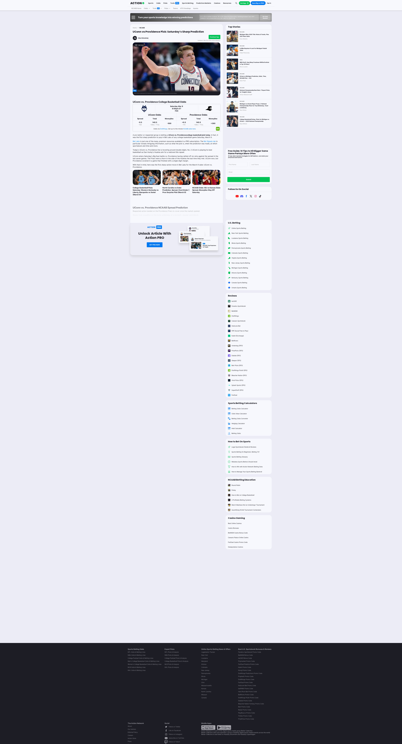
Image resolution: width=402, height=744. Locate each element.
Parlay (234, 490)
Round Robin (236, 485)
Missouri (204, 694)
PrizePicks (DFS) (237, 351)
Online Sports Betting (239, 228)
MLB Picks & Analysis (172, 664)
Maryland (204, 661)
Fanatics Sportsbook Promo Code (249, 652)
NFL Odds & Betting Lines (136, 652)
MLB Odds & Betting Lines (137, 667)
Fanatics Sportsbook (239, 306)
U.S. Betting (234, 223)
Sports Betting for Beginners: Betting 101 (246, 452)
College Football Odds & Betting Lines (140, 658)
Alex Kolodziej (143, 38)
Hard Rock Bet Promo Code (247, 691)
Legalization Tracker (208, 652)
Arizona (203, 664)
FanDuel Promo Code (245, 682)
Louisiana (204, 658)
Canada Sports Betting (239, 282)
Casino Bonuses (233, 528)
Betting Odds (236, 433)
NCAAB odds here (189, 129)
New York (204, 655)
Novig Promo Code (244, 670)
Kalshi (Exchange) (238, 336)
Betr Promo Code (244, 707)
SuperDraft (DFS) (237, 390)
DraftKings (163, 129)
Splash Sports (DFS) (238, 385)
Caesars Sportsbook (238, 321)
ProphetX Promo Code (245, 676)
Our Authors (132, 729)
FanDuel (234, 395)
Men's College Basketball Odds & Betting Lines (143, 661)
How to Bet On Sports (239, 441)
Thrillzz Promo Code (245, 716)
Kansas (203, 688)
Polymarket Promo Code (246, 661)
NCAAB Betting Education (242, 480)
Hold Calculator (237, 428)
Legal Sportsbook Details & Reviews (244, 447)
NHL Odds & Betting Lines (137, 670)
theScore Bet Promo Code (247, 685)
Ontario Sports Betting (239, 288)
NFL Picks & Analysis (172, 652)
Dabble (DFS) (236, 355)
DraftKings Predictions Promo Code (250, 673)
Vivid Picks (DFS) (237, 380)
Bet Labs (136, 141)
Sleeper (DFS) (236, 360)
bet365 (234, 301)
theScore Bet (236, 326)
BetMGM (234, 311)
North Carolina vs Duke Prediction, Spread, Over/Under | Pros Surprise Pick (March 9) (175, 190)
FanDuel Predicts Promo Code (248, 664)
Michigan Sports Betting (240, 268)
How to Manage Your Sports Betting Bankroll (247, 472)
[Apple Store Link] (208, 727)
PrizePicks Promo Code (246, 719)
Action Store (132, 738)
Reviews (232, 295)
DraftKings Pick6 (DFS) (239, 370)
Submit (248, 179)
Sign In (269, 3)
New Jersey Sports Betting (241, 263)
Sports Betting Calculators (242, 403)
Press (129, 741)
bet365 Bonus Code (245, 658)
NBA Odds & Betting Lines (137, 655)
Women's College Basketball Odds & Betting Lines (144, 664)
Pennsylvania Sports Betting (241, 248)
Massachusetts (206, 685)
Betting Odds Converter (240, 418)
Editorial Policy (133, 732)
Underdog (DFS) (237, 345)
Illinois (203, 676)
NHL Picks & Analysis (172, 667)
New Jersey (205, 670)
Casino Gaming (236, 518)
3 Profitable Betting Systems (241, 500)
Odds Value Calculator (239, 413)
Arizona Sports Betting (239, 273)
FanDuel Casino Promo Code (237, 542)
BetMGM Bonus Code (245, 655)
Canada (204, 698)
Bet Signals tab (210, 141)
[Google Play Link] (224, 727)
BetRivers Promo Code (246, 694)
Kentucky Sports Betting (240, 278)
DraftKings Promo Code (246, 679)
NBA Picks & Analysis (172, 655)
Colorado (204, 667)
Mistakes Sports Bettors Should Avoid (244, 462)
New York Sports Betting (240, 233)
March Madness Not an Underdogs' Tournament (248, 505)
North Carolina (206, 691)
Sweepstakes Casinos (235, 547)
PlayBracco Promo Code (246, 713)
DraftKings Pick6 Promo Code (248, 698)
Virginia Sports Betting (239, 258)
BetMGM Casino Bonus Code (238, 533)
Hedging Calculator (238, 423)
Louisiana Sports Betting (240, 238)
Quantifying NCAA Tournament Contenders (246, 510)
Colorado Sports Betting (240, 253)
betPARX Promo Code (245, 688)
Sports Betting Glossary (240, 457)
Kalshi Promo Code (244, 667)
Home (135, 28)
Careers (130, 735)
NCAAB (142, 28)
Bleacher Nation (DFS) (239, 375)
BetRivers (235, 341)
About (130, 726)
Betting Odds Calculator (240, 408)
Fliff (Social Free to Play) (240, 331)
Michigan (204, 679)
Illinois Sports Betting (239, 243)
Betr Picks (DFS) (237, 365)
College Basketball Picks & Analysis (176, 661)
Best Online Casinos (235, 523)
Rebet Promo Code (244, 710)
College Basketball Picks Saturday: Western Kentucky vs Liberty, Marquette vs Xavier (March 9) (145, 191)
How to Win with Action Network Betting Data (247, 467)
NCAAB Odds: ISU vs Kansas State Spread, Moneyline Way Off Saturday (206, 190)
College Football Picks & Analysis (176, 658)
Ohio (202, 682)
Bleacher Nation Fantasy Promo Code (251, 704)
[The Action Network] (137, 3)
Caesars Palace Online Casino (238, 537)
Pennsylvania (205, 673)
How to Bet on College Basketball (243, 495)
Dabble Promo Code (245, 701)
